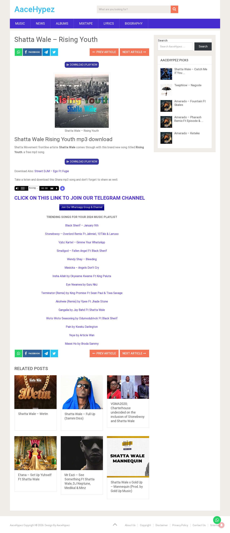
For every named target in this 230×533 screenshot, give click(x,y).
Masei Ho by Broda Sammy (82, 343)
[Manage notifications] (221, 525)
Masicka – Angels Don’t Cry (82, 267)
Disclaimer (162, 525)
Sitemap (215, 525)
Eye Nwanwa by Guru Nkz (82, 284)
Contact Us (199, 525)
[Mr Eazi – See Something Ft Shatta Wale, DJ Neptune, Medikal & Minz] (82, 453)
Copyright (145, 525)
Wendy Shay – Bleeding (82, 259)
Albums (62, 23)
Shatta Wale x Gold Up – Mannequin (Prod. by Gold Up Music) (127, 486)
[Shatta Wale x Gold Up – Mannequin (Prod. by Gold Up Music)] (128, 456)
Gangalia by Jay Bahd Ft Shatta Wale (82, 310)
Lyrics (109, 23)
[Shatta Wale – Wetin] (35, 392)
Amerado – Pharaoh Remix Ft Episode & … (188, 119)
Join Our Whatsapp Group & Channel (81, 207)
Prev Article (106, 52)
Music (20, 23)
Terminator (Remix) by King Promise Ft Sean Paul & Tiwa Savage (82, 293)
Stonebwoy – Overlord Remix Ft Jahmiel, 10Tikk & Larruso (82, 234)
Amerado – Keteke (187, 133)
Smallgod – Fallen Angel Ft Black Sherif (82, 250)
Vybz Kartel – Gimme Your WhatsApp (82, 242)
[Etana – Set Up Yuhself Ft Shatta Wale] (35, 453)
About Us (130, 525)
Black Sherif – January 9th (81, 225)
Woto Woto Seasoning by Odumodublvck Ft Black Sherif (82, 318)
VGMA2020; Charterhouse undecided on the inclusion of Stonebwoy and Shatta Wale (127, 412)
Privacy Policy (180, 525)
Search (162, 40)
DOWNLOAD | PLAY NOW (83, 64)
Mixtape (86, 23)
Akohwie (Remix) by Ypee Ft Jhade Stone (82, 301)
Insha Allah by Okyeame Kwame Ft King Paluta (81, 276)
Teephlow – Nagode (187, 85)
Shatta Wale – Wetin (33, 414)
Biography (133, 23)
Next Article (133, 52)
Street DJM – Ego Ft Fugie (51, 171)
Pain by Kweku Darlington (82, 326)
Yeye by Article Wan (81, 335)
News (40, 23)
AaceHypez (34, 9)
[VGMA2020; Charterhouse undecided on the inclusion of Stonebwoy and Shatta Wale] (128, 387)
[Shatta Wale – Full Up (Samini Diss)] (82, 392)
